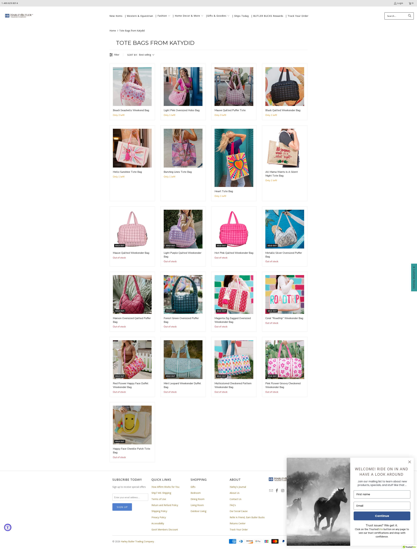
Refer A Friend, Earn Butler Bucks (247, 517)
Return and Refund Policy (164, 505)
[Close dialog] (409, 462)
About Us (234, 492)
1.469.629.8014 (10, 3)
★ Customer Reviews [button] (414, 277)
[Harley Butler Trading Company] (18, 16)
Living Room (197, 505)
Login (400, 3)
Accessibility (157, 523)
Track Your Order (239, 529)
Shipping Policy (159, 511)
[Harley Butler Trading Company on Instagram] (282, 491)
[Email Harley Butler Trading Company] (271, 491)
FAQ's (233, 505)
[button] (162, 16)
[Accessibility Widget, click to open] (7, 527)
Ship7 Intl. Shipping (161, 492)
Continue (382, 516)
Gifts (193, 486)
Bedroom (196, 492)
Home (112, 30)
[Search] (410, 16)
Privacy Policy (158, 517)
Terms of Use (158, 499)
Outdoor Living (198, 511)
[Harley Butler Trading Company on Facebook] (277, 491)
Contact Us (235, 499)
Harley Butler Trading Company (138, 541)
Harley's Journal (238, 486)
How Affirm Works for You (165, 486)
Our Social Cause (239, 511)
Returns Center (237, 523)
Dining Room (197, 499)
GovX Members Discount (164, 529)
